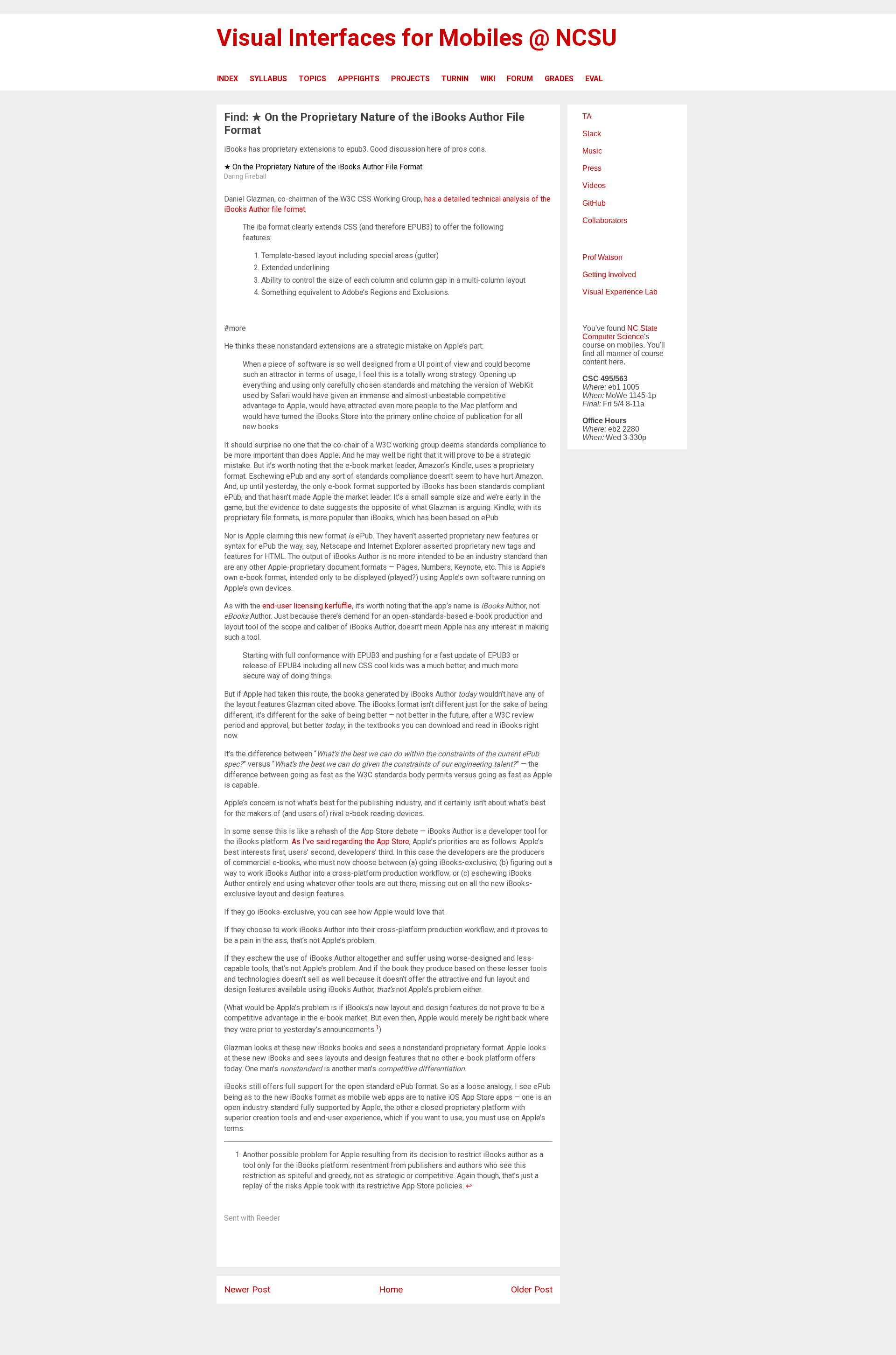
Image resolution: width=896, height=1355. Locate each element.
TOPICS (312, 78)
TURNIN (455, 78)
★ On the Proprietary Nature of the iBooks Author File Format (323, 166)
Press (592, 168)
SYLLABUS (268, 78)
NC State (642, 328)
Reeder (268, 1218)
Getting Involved (609, 275)
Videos (594, 185)
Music (592, 151)
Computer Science (613, 337)
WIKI (487, 78)
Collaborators (604, 220)
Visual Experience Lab (620, 292)
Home (391, 1289)
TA (587, 116)
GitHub (594, 203)
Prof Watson (602, 257)
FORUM (520, 78)
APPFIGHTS (358, 78)
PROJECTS (410, 78)
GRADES (559, 78)
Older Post (532, 1289)
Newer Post (247, 1289)
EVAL (594, 78)
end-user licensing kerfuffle (307, 605)
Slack (591, 134)
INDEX (227, 78)
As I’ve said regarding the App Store (350, 841)
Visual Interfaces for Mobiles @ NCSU (417, 37)
